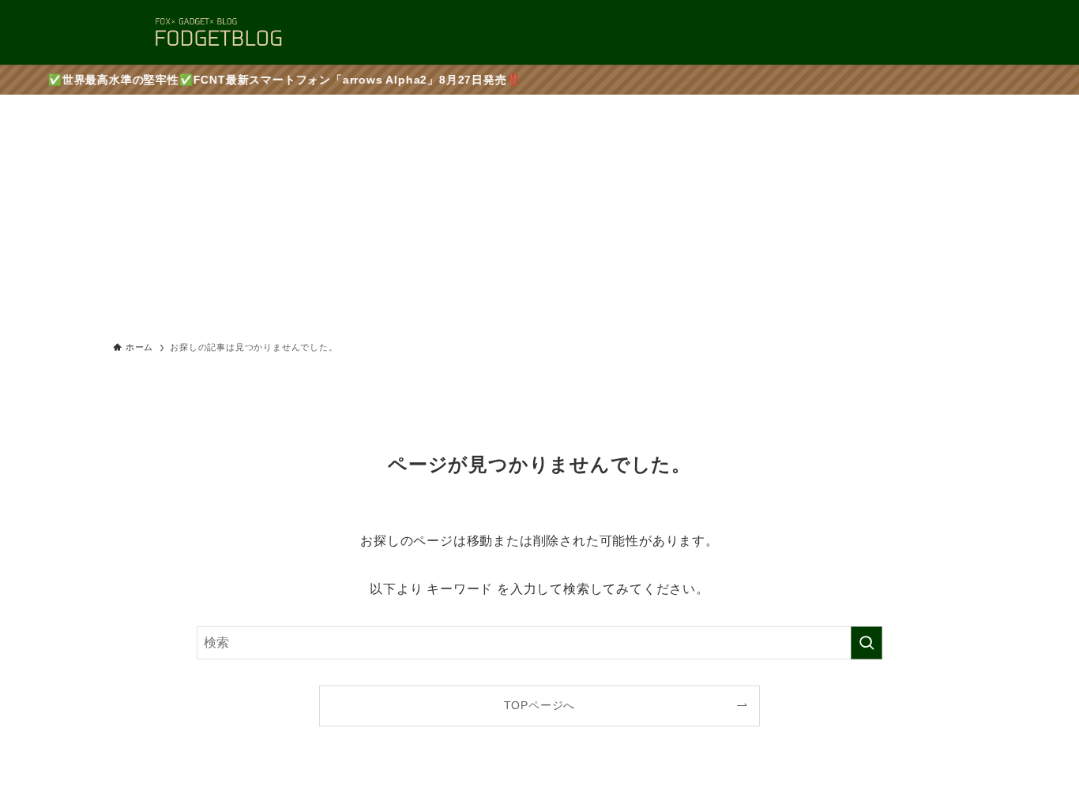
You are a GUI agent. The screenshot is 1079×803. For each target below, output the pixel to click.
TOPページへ (540, 705)
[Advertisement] (539, 213)
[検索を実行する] (866, 642)
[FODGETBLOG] (218, 32)
